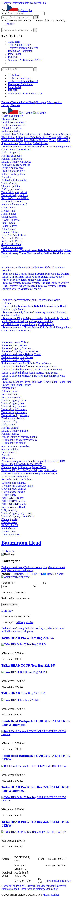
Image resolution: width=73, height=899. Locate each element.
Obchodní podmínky (12, 885)
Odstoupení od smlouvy (32, 888)
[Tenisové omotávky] (2, 312)
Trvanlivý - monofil (11, 201)
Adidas (20, 134)
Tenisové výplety (12, 282)
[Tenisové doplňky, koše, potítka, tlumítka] (2, 318)
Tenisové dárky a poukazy (23, 321)
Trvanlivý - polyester (12, 299)
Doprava (6, 2)
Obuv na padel (9, 467)
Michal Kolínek (51, 894)
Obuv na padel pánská (13, 491)
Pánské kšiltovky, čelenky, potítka (19, 436)
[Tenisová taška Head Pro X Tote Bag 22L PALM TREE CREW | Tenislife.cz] (36, 800)
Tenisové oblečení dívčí (14, 366)
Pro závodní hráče (11, 267)
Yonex (53, 134)
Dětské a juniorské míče (14, 125)
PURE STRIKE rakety (13, 504)
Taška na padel (9, 473)
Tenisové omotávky (13, 312)
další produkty (45, 321)
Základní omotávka (11, 128)
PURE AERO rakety (12, 497)
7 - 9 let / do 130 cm (12, 238)
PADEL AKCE (9, 525)
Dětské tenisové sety (12, 247)
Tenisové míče (10, 273)
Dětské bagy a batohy (13, 418)
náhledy (20, 622)
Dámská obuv (8, 134)
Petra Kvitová (8, 229)
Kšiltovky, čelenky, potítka (15, 164)
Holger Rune (64, 146)
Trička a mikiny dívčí (12, 167)
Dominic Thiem (9, 232)
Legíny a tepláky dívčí (13, 170)
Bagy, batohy (10, 306)
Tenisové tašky (9, 421)
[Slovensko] (25, 10)
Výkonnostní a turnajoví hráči (17, 485)
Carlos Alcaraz (9, 216)
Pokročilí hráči (29, 267)
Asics (28, 134)
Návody (32, 2)
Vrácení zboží (47, 885)
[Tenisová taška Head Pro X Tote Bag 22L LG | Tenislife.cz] (23, 644)
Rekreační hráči (46, 267)
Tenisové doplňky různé (14, 192)
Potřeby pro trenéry (11, 189)
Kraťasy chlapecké (11, 155)
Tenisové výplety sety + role (16, 513)
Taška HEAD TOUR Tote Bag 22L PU (28, 665)
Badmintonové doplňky (14, 363)
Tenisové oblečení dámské (15, 372)
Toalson (26, 348)
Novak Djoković (33, 146)
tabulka (29, 622)
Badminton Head (21, 543)
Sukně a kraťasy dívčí (13, 173)
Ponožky (6, 177)
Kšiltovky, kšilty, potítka (14, 180)
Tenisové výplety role (12, 403)
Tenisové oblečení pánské (15, 375)
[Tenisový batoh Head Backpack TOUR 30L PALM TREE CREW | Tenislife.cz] (36, 734)
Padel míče (7, 464)
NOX (55, 461)
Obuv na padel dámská (13, 488)
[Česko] (13, 112)
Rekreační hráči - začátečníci (16, 479)
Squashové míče (10, 345)
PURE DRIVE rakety (13, 501)
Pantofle (5, 455)
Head (56, 375)
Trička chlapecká (10, 152)
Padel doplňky (9, 470)
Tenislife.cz (8, 551)
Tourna (27, 351)
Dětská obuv (8, 140)
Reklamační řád (32, 885)
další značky (64, 134)
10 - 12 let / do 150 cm (13, 235)
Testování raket (19, 2)
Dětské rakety (8, 494)
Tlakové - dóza (9, 118)
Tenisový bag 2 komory (14, 409)
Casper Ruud (8, 149)
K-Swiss (45, 134)
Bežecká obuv (40, 143)
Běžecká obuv (9, 452)
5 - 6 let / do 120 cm (12, 241)
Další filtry (7, 610)
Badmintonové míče (12, 360)
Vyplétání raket (11, 324)
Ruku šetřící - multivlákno (15, 198)
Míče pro (23, 279)
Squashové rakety (10, 342)
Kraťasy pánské (9, 427)
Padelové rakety (10, 461)
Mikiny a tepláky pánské (14, 430)
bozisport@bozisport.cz (58, 880)
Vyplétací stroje (46, 324)
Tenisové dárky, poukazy (14, 195)
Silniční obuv (8, 528)
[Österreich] (26, 112)
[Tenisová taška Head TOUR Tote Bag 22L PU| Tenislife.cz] (24, 672)
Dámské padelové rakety (14, 476)
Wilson (25, 342)
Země (4, 10)
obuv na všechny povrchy (15, 445)
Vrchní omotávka (10, 131)
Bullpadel (41, 461)
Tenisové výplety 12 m (13, 400)
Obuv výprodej (9, 519)
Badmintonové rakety (13, 354)
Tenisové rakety (11, 250)
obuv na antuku (9, 449)
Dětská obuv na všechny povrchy (19, 439)
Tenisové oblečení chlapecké (16, 369)
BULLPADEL (35, 573)
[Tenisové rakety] (2, 250)
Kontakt (15, 105)
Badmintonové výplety (13, 357)
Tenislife (10, 23)
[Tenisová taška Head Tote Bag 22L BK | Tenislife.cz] (20, 699)
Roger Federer (9, 225)
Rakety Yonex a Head (13, 507)
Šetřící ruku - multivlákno (38, 299)
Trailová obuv (8, 531)
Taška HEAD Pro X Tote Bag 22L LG (27, 638)
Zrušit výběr (23, 576)
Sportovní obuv (9, 143)
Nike (53, 366)
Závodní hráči (8, 387)
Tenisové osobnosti (13, 146)
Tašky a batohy (9, 510)
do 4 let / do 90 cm (11, 244)
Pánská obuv (8, 137)
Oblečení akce (9, 522)
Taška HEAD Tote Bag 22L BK (23, 693)
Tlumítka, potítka (10, 186)
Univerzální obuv (10, 534)
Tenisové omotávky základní (39, 312)
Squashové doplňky (12, 351)
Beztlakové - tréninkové (14, 122)
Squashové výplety (11, 348)
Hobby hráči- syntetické (14, 204)
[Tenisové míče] (2, 273)
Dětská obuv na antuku (13, 442)
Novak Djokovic (10, 219)
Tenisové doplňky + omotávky (17, 516)
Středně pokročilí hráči (13, 482)
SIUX (62, 461)
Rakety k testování (11, 397)
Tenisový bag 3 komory (14, 412)
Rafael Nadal (50, 146)
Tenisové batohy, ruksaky (15, 415)
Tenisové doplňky (12, 318)
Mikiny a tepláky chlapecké (16, 161)
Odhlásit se (52, 888)
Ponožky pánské (10, 433)
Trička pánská (8, 424)
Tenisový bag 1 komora (14, 406)
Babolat (36, 134)
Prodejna (41, 2)
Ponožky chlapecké (11, 158)
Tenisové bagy (30, 306)
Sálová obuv (25, 143)
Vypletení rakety (28, 324)
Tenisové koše (9, 183)
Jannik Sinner (23, 149)
